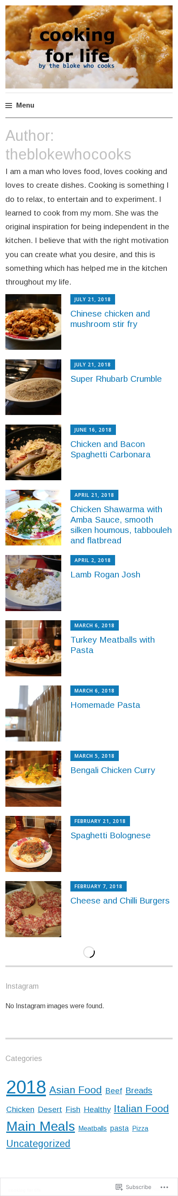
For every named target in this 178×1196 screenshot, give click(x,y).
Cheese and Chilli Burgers (120, 900)
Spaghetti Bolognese (110, 835)
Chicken (20, 1109)
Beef (113, 1090)
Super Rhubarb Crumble (116, 378)
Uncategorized (38, 1143)
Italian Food (141, 1108)
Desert (50, 1109)
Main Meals (40, 1126)
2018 (26, 1087)
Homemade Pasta (105, 705)
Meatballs (92, 1128)
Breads (138, 1090)
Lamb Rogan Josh (105, 574)
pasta (119, 1128)
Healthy (97, 1109)
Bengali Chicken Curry (112, 770)
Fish (72, 1109)
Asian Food (75, 1089)
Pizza (140, 1128)
